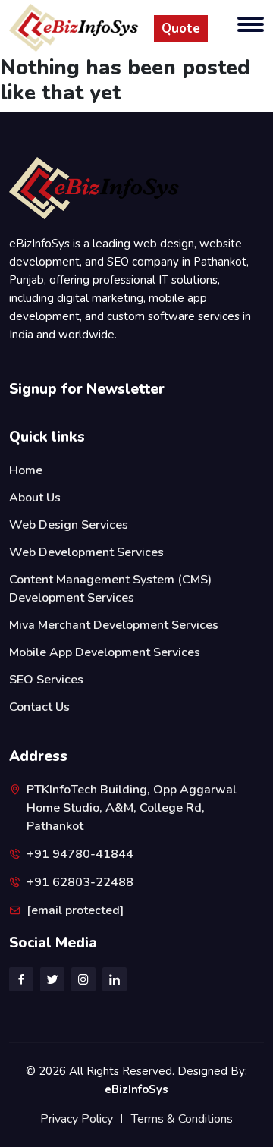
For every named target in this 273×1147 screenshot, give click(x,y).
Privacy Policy (76, 1119)
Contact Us (39, 707)
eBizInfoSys (136, 1089)
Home (25, 470)
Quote (181, 28)
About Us (35, 497)
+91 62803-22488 (80, 882)
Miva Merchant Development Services (113, 625)
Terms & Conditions (182, 1119)
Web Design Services (68, 525)
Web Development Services (86, 552)
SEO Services (46, 679)
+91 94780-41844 (80, 854)
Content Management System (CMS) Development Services (110, 588)
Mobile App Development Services (104, 652)
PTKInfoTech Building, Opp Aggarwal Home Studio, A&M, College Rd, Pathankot (132, 807)
